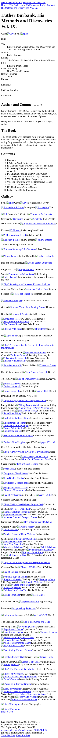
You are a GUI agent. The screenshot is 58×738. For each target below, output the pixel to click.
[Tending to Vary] (46, 579)
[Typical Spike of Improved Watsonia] (28, 694)
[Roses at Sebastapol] (21, 293)
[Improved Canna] (48, 632)
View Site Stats (23, 735)
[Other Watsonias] (10, 679)
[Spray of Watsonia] (11, 688)
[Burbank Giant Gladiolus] (23, 539)
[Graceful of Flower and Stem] (35, 459)
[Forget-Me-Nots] (25, 269)
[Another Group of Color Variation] (18, 534)
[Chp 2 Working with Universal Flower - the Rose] (25, 284)
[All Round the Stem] (16, 555)
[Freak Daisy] (8, 468)
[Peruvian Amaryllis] (11, 365)
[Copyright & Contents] (40, 214)
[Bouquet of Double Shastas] (15, 483)
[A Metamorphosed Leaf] (13, 235)
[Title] (4, 214)
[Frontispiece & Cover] (12, 207)
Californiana (32, 5)
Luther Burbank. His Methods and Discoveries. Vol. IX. (28, 6)
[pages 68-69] (10, 335)
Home (4, 5)
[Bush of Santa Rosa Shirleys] (15, 418)
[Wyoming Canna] (26, 626)
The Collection (16, 5)
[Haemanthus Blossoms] (34, 352)
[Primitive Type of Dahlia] (14, 576)
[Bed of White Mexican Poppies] (17, 435)
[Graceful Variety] (26, 526)
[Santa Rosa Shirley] (11, 413)
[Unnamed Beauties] (19, 314)
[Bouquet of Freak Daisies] (14, 487)
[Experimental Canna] (12, 629)
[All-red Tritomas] (10, 256)
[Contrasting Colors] (11, 431)
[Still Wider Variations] (32, 582)
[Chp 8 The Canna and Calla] (35, 622)
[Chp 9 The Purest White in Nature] (18, 669)
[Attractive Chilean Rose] (36, 289)
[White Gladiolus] (47, 547)
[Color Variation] (9, 529)
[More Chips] (37, 595)
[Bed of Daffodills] (44, 256)
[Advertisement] (29, 717)
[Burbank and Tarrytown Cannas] (17, 637)
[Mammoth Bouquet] (11, 300)
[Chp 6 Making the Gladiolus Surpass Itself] (22, 504)
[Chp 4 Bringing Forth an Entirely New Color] (23, 400)
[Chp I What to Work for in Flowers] (38, 223)
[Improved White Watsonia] (23, 699)
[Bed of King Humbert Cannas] (16, 650)
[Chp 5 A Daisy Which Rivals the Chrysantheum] (25, 451)
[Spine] (24, 33)
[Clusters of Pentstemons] (13, 490)
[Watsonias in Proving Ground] (16, 684)
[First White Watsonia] (27, 697)
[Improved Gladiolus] (11, 514)
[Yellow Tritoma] (43, 239)
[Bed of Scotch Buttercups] (38, 262)
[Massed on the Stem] (11, 541)
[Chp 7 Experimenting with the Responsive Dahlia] (25, 562)
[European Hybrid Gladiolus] (15, 512)
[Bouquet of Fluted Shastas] (14, 473)
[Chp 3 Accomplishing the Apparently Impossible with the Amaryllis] (29, 347)
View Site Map (8, 735)
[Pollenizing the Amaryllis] (14, 358)
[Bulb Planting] (9, 277)
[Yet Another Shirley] (26, 410)
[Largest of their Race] (32, 552)
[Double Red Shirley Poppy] (15, 425)
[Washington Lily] (10, 664)
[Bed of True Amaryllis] (27, 379)
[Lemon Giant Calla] (29, 661)
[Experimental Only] (29, 601)
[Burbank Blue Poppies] (13, 442)
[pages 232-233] (40, 615)
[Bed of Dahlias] (9, 572)
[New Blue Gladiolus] (12, 544)
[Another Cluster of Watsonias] (16, 691)
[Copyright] (17, 219)
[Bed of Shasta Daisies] (26, 464)
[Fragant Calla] (45, 657)
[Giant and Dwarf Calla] (13, 657)
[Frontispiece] (42, 207)
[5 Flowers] (15, 230)
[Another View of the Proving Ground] (27, 307)
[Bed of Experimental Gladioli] (37, 522)
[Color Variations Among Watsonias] (19, 676)
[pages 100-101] (42, 391)
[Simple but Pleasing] (11, 579)
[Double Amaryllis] (10, 391)
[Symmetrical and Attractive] (40, 549)
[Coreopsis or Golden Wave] (20, 274)
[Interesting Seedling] (11, 587)
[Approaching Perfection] (23, 608)
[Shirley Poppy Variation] (28, 405)
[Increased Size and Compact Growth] (19, 517)
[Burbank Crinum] (17, 355)
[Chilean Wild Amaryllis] (13, 360)
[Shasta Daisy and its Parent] (34, 456)
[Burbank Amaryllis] (11, 383)
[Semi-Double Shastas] (12, 478)
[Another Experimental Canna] (16, 643)
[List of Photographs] (11, 704)
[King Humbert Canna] (12, 645)
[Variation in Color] (10, 239)
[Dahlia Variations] (10, 595)
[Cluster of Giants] (46, 365)
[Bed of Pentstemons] (11, 495)
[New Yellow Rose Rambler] (15, 321)
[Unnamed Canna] (10, 640)
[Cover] (11, 33)
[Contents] (36, 219)
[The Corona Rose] (10, 324)
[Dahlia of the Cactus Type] (14, 590)
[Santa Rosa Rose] (10, 319)
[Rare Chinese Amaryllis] (35, 372)
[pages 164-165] (44, 495)
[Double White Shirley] (12, 428)
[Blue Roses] (39, 329)
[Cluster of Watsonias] (12, 674)
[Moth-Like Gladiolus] (12, 547)
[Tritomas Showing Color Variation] (18, 249)
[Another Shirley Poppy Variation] (33, 408)
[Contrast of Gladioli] (19, 509)
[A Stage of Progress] (19, 585)
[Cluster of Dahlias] (27, 567)
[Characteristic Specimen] (13, 423)
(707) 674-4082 (40, 730)
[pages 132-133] (47, 442)
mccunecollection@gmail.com (15, 730)
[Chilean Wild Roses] (11, 329)
